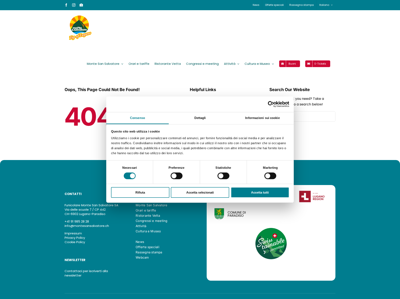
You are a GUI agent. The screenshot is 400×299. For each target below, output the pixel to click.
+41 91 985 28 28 (77, 221)
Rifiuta (140, 192)
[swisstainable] (271, 229)
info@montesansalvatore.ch (87, 226)
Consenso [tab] (137, 117)
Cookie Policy (75, 242)
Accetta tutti (260, 192)
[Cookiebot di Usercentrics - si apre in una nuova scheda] (271, 104)
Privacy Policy (75, 237)
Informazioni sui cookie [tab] (262, 117)
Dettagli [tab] (200, 117)
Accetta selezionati (200, 192)
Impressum (73, 233)
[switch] (176, 176)
